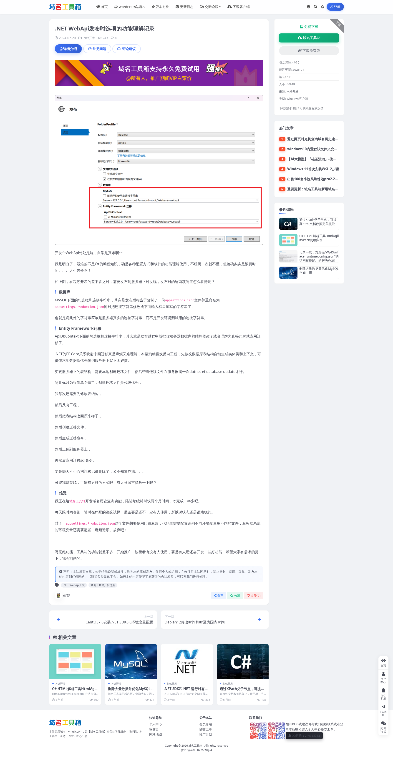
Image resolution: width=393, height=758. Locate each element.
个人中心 (155, 724)
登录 (337, 6)
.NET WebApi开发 (74, 585)
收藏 (237, 595)
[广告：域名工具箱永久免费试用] (159, 74)
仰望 (66, 595)
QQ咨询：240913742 (305, 735)
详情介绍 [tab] (70, 48)
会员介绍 (205, 724)
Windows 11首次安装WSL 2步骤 (313, 169)
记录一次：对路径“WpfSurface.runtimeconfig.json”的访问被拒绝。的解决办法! (319, 256)
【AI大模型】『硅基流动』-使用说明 (315, 159)
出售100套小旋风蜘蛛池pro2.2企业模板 (318, 179)
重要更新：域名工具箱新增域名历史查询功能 (321, 189)
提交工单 (205, 729)
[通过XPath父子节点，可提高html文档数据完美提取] (243, 661)
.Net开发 (89, 38)
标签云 (154, 729)
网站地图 (155, 734)
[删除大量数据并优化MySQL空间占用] (131, 661)
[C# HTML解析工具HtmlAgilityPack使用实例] (75, 661)
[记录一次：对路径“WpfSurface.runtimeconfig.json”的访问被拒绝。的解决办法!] (288, 256)
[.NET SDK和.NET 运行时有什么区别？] (187, 661)
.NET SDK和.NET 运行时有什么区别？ (186, 690)
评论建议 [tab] (129, 48)
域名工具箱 (311, 38)
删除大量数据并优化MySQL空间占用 (131, 690)
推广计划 (205, 734)
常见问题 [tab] (99, 48)
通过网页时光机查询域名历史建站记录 (316, 139)
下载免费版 (311, 51)
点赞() (255, 595)
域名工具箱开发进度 (103, 585)
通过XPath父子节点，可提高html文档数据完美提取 (242, 690)
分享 (220, 595)
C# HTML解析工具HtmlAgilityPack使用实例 (75, 690)
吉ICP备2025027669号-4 (196, 750)
